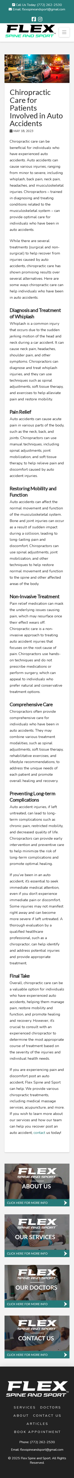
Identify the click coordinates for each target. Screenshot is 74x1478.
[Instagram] (40, 19)
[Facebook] (34, 19)
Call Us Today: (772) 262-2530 (38, 5)
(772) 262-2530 (42, 1442)
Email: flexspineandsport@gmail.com (39, 9)
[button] (64, 32)
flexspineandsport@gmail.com (41, 1449)
